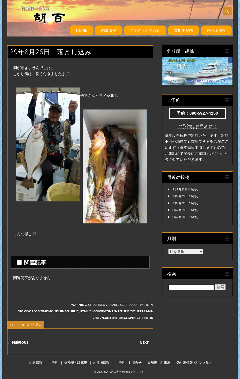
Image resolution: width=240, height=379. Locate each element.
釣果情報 (108, 30)
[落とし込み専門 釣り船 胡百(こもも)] (38, 28)
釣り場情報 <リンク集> (193, 362)
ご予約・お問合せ (145, 30)
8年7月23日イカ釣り (185, 196)
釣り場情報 (216, 30)
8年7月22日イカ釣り (185, 203)
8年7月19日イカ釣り (185, 210)
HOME (81, 30)
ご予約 (53, 362)
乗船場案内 (183, 30)
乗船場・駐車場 (75, 362)
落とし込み (33, 325)
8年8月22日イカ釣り (185, 189)
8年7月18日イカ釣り (185, 217)
